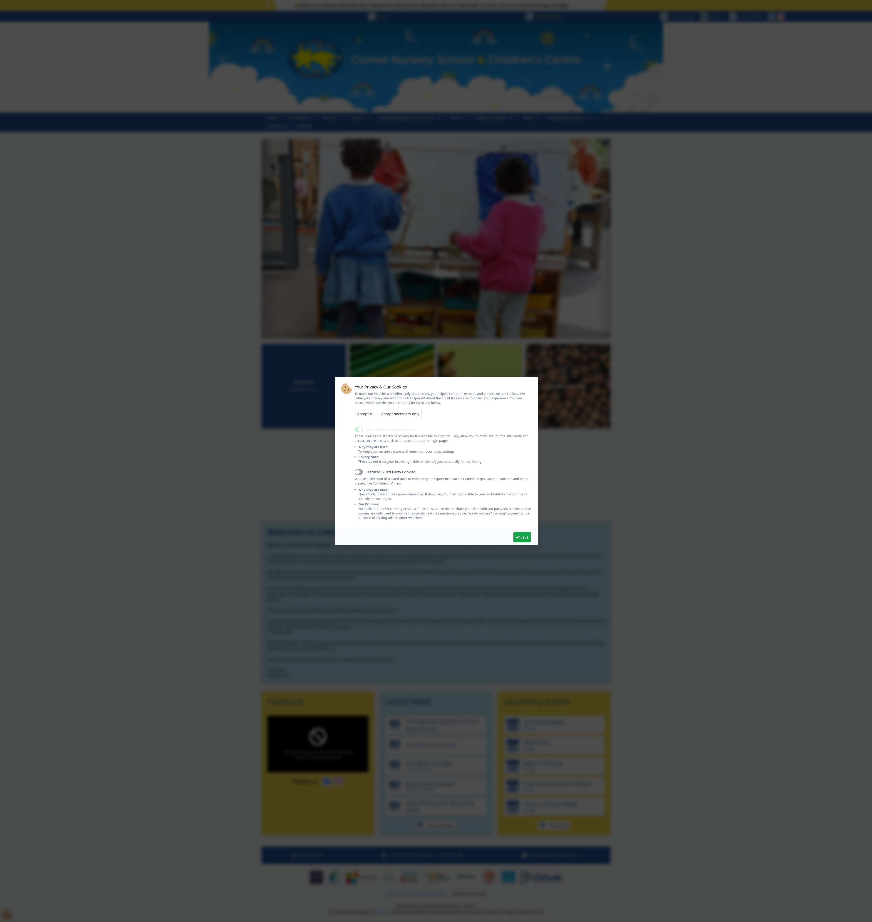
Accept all (365, 413)
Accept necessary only (400, 413)
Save (524, 537)
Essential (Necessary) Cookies (391, 429)
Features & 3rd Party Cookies (391, 472)
